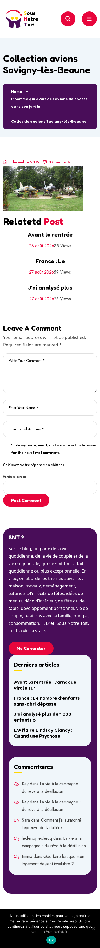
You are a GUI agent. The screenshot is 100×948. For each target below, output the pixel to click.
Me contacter (31, 648)
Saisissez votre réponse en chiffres (33, 464)
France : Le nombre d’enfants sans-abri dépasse (47, 701)
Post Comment (26, 500)
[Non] (93, 928)
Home (16, 91)
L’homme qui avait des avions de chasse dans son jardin (49, 103)
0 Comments (59, 162)
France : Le (50, 261)
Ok (51, 940)
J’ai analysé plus (50, 287)
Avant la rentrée (50, 234)
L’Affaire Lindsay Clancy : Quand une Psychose (43, 733)
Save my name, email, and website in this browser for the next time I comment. (54, 449)
